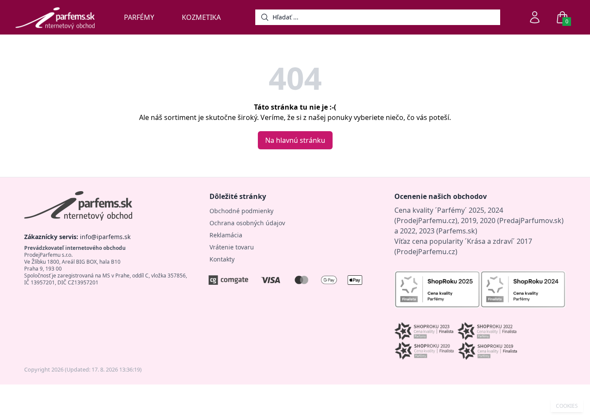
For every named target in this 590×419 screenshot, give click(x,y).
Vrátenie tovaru (231, 247)
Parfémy (139, 17)
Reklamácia (225, 235)
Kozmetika (201, 17)
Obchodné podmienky (241, 211)
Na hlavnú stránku (295, 140)
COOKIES (567, 406)
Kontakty (222, 259)
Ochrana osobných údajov (247, 223)
